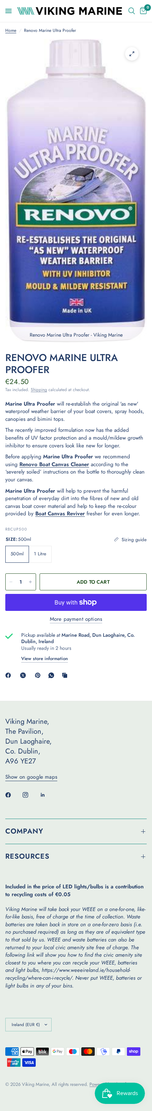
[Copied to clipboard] (66, 675)
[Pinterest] (39, 675)
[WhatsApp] (52, 675)
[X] (24, 675)
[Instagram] (30, 795)
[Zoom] (132, 54)
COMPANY (24, 831)
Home (10, 31)
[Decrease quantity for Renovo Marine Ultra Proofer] (11, 582)
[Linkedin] (47, 795)
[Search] (132, 11)
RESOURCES (27, 856)
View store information (44, 658)
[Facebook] (9, 675)
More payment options (76, 619)
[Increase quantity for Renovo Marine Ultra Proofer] (30, 582)
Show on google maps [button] (31, 777)
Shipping (39, 389)
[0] (142, 11)
